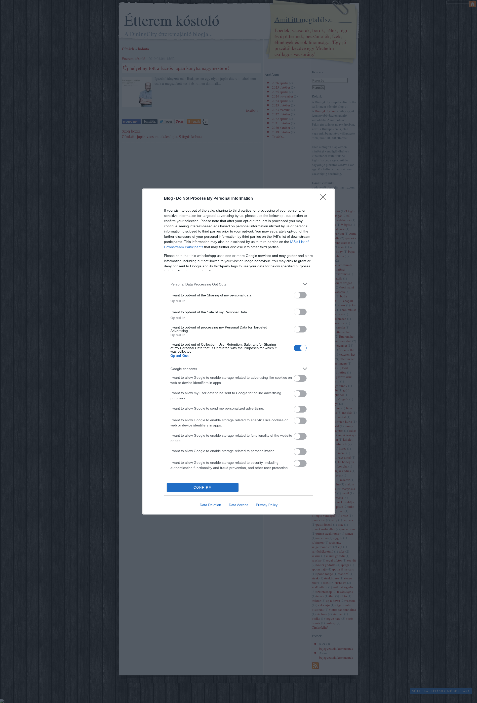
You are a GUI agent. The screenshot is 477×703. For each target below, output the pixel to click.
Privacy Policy (267, 505)
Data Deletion (210, 505)
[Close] (324, 198)
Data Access (238, 505)
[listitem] (238, 284)
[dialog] (238, 351)
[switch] (300, 295)
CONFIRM (203, 487)
